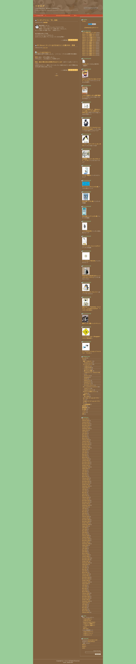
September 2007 (86, 562)
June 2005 (84, 606)
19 (63, 15)
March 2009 (85, 534)
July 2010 (84, 508)
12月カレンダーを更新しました (89, 37)
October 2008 (85, 542)
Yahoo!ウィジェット (88, 390)
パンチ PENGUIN (86, 231)
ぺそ (83, 359)
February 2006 (85, 593)
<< (36, 15)
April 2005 (84, 609)
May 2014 (84, 435)
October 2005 (85, 599)
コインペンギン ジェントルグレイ (91, 246)
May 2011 (84, 492)
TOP (57, 75)
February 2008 (85, 554)
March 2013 (85, 457)
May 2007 (84, 569)
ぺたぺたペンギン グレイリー (90, 292)
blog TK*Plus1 (91, 641)
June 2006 (84, 586)
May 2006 (84, 588)
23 (68, 15)
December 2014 (86, 423)
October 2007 (85, 561)
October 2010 (85, 503)
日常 (83, 414)
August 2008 (85, 545)
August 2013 (85, 449)
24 (69, 15)
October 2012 (85, 465)
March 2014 (85, 438)
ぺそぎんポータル (87, 620)
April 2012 (84, 474)
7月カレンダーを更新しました (89, 45)
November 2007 (86, 559)
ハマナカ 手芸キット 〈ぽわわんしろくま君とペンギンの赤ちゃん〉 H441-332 (91, 111)
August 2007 (85, 564)
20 (64, 15)
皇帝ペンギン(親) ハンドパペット (91, 323)
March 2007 (85, 572)
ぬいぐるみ (86, 396)
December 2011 (86, 481)
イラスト (84, 412)
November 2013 (86, 444)
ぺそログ (40, 6)
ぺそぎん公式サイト (87, 619)
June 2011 (84, 490)
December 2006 (86, 577)
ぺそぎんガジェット (87, 635)
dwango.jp (86, 377)
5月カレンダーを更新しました (89, 48)
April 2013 (84, 455)
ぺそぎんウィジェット (88, 633)
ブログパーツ (87, 388)
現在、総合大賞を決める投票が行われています (48, 62)
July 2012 (84, 470)
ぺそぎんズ (85, 64)
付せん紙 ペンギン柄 (87, 201)
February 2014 (85, 439)
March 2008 (85, 553)
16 (59, 15)
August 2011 (85, 487)
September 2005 (86, 601)
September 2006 (86, 582)
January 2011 (85, 498)
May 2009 (84, 530)
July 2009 (84, 527)
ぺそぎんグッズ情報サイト (89, 623)
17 (60, 15)
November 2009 (86, 521)
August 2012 (85, 468)
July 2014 (84, 431)
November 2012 (86, 463)
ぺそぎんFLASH (87, 367)
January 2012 (85, 479)
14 (56, 15)
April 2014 (84, 436)
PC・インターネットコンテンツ (90, 386)
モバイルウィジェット (89, 385)
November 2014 (86, 425)
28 (74, 15)
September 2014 (86, 428)
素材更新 (45, 22)
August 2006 (85, 583)
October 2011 (85, 484)
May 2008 (84, 550)
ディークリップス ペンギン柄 (90, 186)
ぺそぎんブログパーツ (88, 631)
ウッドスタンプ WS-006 (88, 261)
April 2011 (84, 494)
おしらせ (45, 47)
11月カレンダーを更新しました (89, 39)
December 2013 (86, 442)
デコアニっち (87, 375)
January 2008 (85, 556)
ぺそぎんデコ (87, 366)
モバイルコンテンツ (87, 364)
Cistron (85, 627)
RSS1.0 (84, 644)
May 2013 (84, 454)
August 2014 (85, 430)
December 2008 (86, 538)
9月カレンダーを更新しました (89, 42)
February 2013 (85, 458)
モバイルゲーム (87, 383)
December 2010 (86, 500)
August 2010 (85, 506)
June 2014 (84, 433)
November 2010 (86, 502)
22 (66, 15)
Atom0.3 (84, 646)
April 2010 (84, 513)
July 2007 (84, 566)
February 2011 (85, 497)
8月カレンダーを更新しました (89, 43)
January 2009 (85, 537)
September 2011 (86, 486)
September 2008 (86, 543)
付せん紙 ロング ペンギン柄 (89, 216)
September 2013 (86, 447)
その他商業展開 (86, 404)
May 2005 (84, 607)
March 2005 (85, 610)
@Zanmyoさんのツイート (91, 27)
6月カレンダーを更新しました (89, 47)
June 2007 (84, 567)
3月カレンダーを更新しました (89, 51)
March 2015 (85, 419)
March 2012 (85, 476)
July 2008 (84, 546)
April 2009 (84, 532)
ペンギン (84, 410)
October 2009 (85, 522)
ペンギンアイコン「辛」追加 (47, 20)
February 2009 (85, 535)
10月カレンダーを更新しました (89, 40)
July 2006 (84, 585)
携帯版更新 (84, 407)
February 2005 (85, 612)
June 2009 (84, 529)
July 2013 (84, 450)
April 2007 (84, 570)
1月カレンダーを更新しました (89, 35)
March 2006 (85, 591)
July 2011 (84, 489)
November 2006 (86, 578)
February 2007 (85, 574)
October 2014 (85, 427)
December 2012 (86, 462)
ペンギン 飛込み (86, 175)
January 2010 (85, 518)
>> (75, 15)
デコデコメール (87, 369)
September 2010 (86, 505)
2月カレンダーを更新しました (89, 34)
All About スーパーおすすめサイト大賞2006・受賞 (56, 45)
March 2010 (85, 514)
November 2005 (86, 598)
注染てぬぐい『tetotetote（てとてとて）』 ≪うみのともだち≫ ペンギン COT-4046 (91, 308)
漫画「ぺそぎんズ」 (87, 361)
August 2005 (85, 602)
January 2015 (85, 422)
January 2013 (85, 460)
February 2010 (85, 516)
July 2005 (84, 604)
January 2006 (85, 594)
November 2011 (86, 482)
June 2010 (84, 510)
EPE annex (86, 628)
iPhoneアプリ (87, 380)
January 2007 (85, 575)
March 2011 (85, 495)
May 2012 (84, 473)
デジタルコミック (88, 362)
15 (57, 15)
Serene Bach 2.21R (92, 640)
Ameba (86, 378)
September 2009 (86, 524)
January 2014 (85, 441)
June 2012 (84, 471)
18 (61, 15)
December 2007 (86, 558)
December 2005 (86, 596)
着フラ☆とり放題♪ (88, 370)
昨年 (36, 57)
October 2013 (85, 446)
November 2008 (86, 540)
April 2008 (84, 551)
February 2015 (85, 420)
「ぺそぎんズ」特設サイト (89, 625)
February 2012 (85, 478)
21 (65, 15)
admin (83, 648)
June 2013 (84, 452)
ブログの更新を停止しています (89, 32)
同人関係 (84, 409)
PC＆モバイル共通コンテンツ (89, 391)
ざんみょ (84, 21)
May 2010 (84, 511)
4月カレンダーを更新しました (89, 50)
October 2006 (85, 580)
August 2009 (85, 526)
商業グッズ (85, 394)
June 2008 (84, 548)
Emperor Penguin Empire (89, 622)
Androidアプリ (87, 382)
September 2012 (86, 466)
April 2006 (84, 590)
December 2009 (86, 519)
